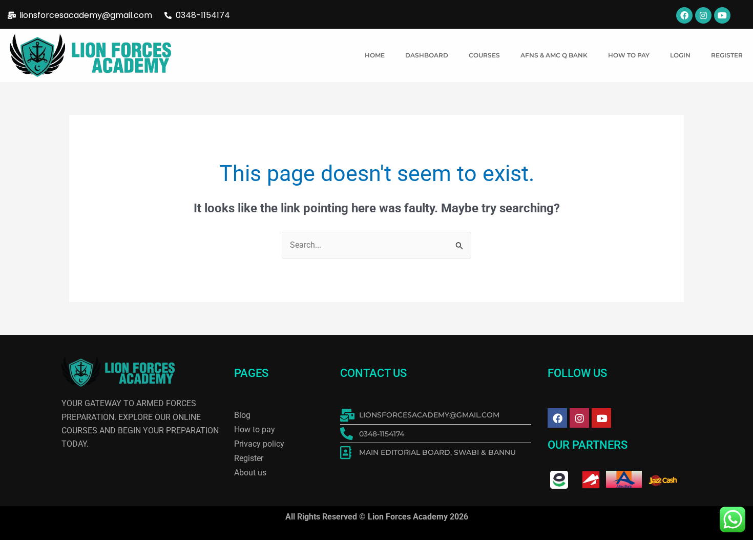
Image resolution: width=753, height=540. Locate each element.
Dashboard (426, 55)
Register (727, 55)
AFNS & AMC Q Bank (554, 55)
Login (680, 55)
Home (375, 55)
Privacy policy (259, 444)
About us (250, 472)
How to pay (629, 55)
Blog (242, 415)
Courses (484, 55)
